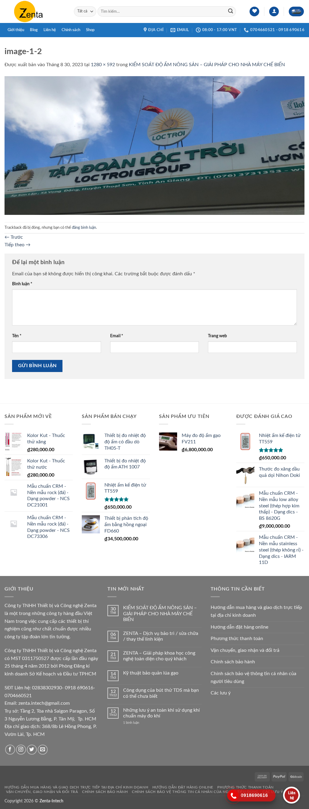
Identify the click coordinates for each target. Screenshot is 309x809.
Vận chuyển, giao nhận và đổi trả (245, 650)
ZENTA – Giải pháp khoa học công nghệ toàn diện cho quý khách (159, 656)
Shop (90, 30)
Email (116, 336)
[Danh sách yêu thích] (254, 12)
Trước (14, 237)
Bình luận (22, 284)
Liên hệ (49, 30)
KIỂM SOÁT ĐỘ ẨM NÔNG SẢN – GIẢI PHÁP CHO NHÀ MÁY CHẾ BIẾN (207, 64)
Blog (34, 30)
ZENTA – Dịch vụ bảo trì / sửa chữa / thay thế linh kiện (160, 636)
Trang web (217, 336)
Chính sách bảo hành (233, 661)
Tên (16, 336)
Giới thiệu (16, 30)
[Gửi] (230, 11)
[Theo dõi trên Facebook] (10, 750)
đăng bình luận (84, 227)
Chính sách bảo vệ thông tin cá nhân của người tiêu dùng (253, 677)
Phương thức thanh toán (237, 638)
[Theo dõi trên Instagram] (21, 750)
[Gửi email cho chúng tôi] (43, 750)
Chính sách (71, 30)
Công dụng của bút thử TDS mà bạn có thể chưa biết (161, 693)
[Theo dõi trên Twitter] (32, 750)
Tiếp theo (17, 244)
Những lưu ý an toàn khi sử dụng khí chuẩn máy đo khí (161, 713)
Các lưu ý (221, 693)
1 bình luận (136, 723)
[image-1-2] (154, 145)
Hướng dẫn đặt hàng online (239, 627)
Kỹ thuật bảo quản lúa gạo (150, 673)
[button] (274, 12)
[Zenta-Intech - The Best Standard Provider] (35, 11)
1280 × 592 (103, 64)
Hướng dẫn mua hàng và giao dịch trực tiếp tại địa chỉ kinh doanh (256, 611)
